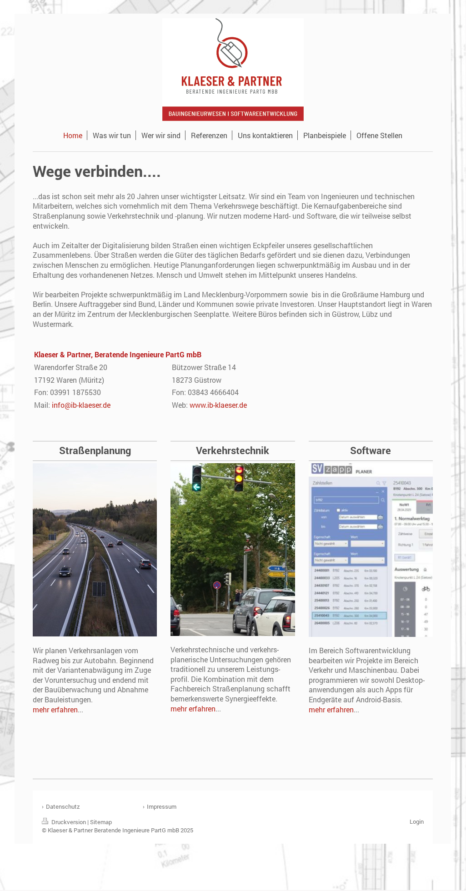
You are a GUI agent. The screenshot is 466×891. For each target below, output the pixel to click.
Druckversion (68, 822)
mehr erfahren (55, 709)
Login (417, 821)
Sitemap (101, 822)
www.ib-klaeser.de (218, 405)
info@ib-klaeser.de (81, 405)
